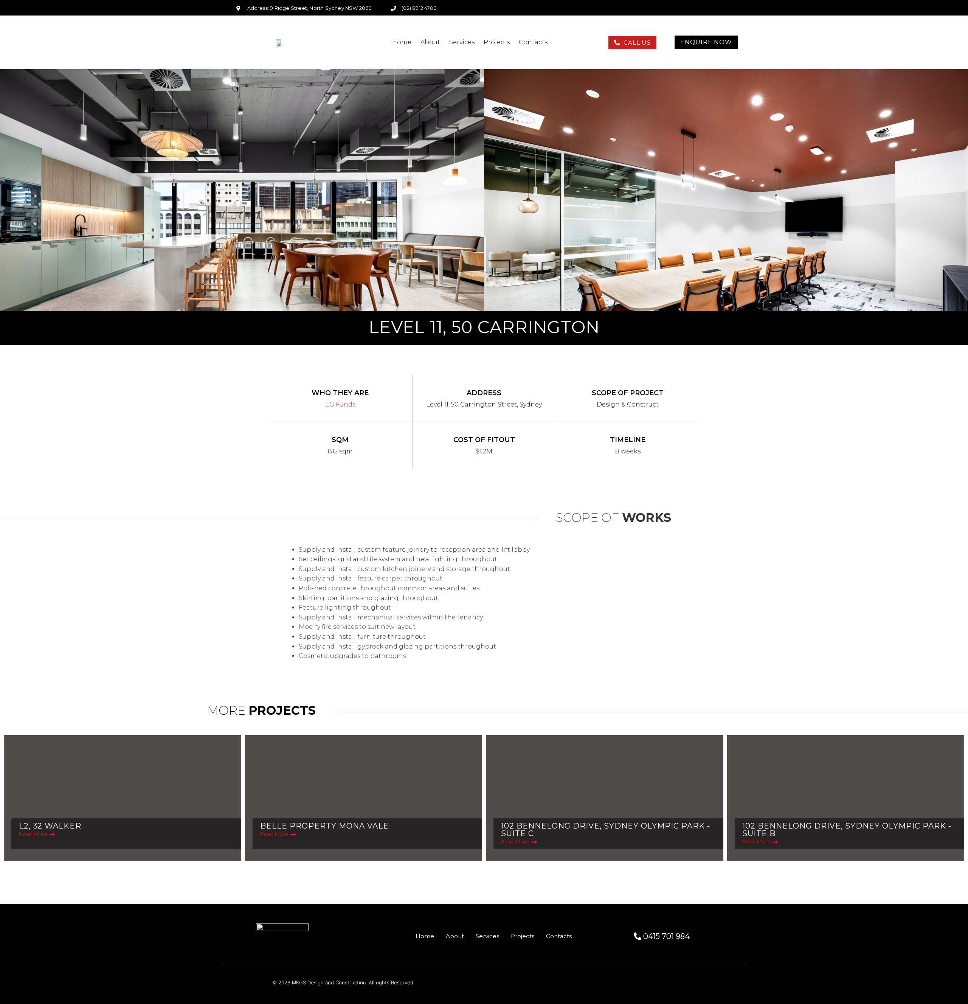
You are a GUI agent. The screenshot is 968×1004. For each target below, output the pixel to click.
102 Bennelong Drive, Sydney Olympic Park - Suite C (605, 829)
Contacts (533, 42)
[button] (632, 42)
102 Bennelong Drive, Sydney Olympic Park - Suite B (846, 829)
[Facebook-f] (702, 8)
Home (401, 42)
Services (462, 42)
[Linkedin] (727, 8)
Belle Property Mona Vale (324, 825)
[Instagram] (715, 8)
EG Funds (340, 404)
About (430, 42)
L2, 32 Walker (50, 825)
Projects (497, 42)
